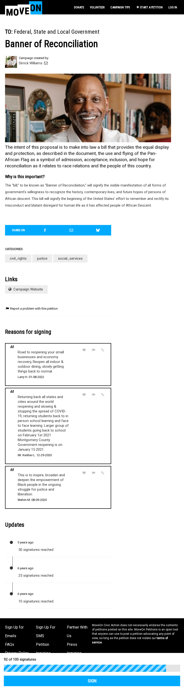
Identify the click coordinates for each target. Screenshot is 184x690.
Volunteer (97, 7)
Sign (92, 681)
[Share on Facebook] (45, 230)
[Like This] (84, 350)
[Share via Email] (71, 230)
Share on (18, 230)
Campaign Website (27, 289)
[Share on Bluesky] (98, 230)
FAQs (9, 644)
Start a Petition (151, 7)
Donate (79, 7)
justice (42, 258)
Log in (172, 7)
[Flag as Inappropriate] (93, 350)
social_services (70, 258)
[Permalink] (102, 350)
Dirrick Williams (31, 63)
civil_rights (18, 258)
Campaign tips (120, 7)
